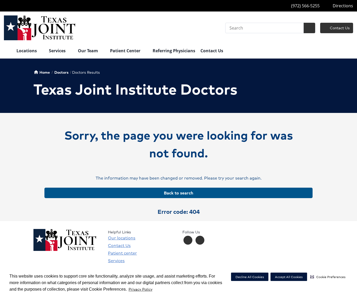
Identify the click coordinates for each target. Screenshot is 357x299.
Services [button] (58, 51)
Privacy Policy (140, 289)
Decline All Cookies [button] (249, 276)
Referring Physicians (174, 51)
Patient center (122, 253)
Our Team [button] (88, 51)
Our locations (121, 238)
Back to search (178, 192)
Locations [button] (27, 51)
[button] (328, 277)
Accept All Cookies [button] (289, 276)
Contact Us (339, 28)
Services (116, 260)
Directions (342, 6)
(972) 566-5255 (304, 6)
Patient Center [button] (125, 51)
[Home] (7, 51)
